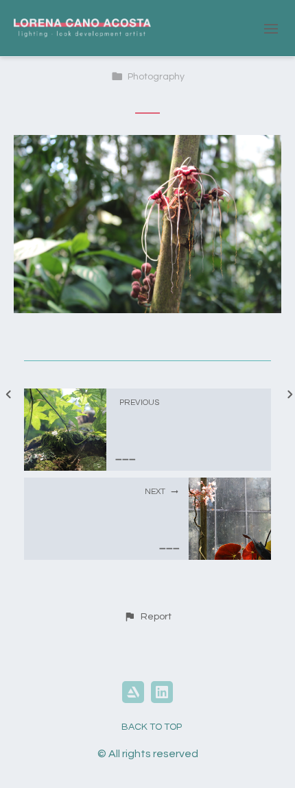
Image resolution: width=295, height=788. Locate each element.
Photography (156, 77)
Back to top (151, 727)
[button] (147, 616)
